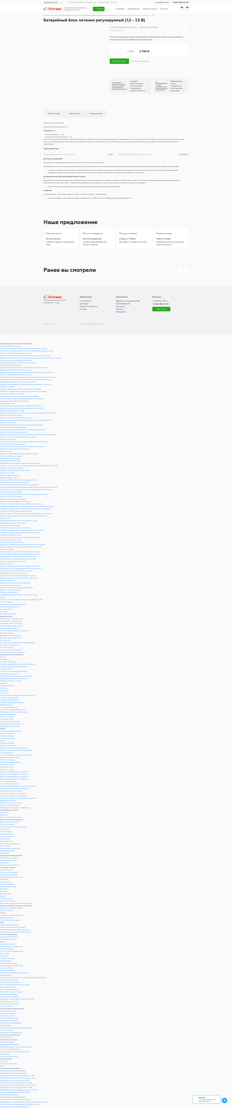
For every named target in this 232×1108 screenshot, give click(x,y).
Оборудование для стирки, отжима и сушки (16, 1047)
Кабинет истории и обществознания (13, 432)
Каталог (54, 15)
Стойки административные (10, 585)
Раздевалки (4, 879)
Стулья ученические (7, 733)
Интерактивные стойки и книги (11, 626)
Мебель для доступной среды (11, 803)
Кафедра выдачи (6, 705)
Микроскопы (4, 863)
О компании (72, 2)
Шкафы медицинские (7, 800)
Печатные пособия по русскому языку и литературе (19, 485)
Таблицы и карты (6, 910)
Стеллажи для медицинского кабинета (14, 788)
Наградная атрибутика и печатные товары (16, 903)
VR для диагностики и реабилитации (14, 1107)
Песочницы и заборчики (9, 980)
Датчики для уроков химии (10, 525)
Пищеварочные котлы (8, 1011)
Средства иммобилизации (9, 721)
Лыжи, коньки (5, 882)
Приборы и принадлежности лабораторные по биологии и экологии (25, 384)
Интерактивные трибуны (9, 628)
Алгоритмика (5, 839)
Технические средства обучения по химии (15, 528)
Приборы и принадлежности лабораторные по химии (20, 532)
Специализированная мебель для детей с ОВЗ (17, 1075)
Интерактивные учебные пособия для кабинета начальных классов (25, 355)
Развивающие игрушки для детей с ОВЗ (15, 1080)
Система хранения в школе (10, 805)
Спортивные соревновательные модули (15, 985)
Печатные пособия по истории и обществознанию (18, 437)
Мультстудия (5, 846)
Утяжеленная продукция (9, 1095)
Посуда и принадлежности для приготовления (17, 664)
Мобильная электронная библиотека (13, 712)
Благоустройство (6, 1006)
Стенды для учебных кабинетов (11, 915)
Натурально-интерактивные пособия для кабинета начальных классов (26, 351)
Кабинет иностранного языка (11, 415)
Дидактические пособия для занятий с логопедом (18, 556)
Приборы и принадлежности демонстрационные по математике (23, 442)
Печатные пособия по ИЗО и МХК (12, 410)
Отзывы (83, 309)
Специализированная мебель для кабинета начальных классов (23, 348)
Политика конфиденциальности (91, 324)
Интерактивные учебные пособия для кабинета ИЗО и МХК (22, 408)
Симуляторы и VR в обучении (11, 650)
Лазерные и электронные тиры (11, 468)
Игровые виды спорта (8, 886)
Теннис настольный (7, 901)
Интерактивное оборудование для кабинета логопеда (20, 554)
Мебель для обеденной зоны (10, 762)
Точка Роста (4, 812)
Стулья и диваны (6, 753)
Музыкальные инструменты (10, 458)
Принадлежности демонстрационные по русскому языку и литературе (26, 489)
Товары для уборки (7, 1042)
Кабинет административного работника (15, 583)
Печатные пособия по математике (12, 444)
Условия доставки (103, 2)
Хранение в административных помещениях (16, 587)
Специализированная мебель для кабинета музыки (19, 454)
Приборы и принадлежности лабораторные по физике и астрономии (25, 509)
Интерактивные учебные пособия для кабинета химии (20, 537)
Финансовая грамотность (9, 822)
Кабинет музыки (6, 451)
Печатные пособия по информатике (13, 427)
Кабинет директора (7, 580)
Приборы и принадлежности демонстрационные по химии (21, 530)
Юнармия (3, 815)
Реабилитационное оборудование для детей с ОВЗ (19, 1090)
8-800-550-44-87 (180, 2)
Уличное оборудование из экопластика (14, 973)
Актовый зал (4, 659)
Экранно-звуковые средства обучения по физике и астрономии (23, 516)
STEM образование (7, 824)
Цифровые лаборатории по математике (14, 449)
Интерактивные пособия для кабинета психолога (18, 576)
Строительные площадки (9, 997)
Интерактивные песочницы (10, 635)
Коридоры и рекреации (9, 674)
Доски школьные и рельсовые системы (14, 748)
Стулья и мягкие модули (9, 698)
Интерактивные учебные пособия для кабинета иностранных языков (25, 420)
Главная (47, 15)
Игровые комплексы (7, 944)
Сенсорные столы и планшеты (11, 623)
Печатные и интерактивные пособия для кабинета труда (21, 599)
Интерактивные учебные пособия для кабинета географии (22, 399)
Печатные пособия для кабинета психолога (16, 571)
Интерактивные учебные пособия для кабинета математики (22, 446)
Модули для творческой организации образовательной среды (23, 977)
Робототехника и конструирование (13, 827)
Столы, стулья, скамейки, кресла (12, 951)
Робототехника (5, 831)
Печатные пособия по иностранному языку (16, 418)
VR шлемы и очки (6, 647)
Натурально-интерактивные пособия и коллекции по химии (22, 544)
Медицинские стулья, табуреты (11, 791)
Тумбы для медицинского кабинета (13, 793)
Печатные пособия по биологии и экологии (16, 375)
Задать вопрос (161, 309)
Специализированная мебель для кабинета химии (18, 521)
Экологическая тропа (8, 987)
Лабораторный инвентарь (10, 865)
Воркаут (3, 942)
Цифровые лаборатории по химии (12, 523)
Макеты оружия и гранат (9, 477)
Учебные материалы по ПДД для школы (14, 930)
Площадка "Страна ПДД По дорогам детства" (17, 999)
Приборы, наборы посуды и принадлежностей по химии (20, 547)
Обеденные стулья (7, 769)
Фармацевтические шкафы (10, 726)
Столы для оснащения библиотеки (13, 709)
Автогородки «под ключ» (9, 925)
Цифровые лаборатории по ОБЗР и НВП (15, 470)
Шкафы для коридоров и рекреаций (13, 678)
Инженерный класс (7, 669)
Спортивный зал (6, 870)
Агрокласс (4, 611)
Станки (2, 597)
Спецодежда (4, 1054)
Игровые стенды (6, 968)
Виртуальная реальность (9, 645)
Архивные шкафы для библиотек (12, 702)
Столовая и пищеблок (8, 662)
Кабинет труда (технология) (10, 590)
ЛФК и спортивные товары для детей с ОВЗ (16, 1083)
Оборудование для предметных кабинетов (75, 15)
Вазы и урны (4, 953)
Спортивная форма (7, 884)
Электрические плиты (8, 1013)
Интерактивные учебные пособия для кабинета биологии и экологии (25, 379)
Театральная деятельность (10, 848)
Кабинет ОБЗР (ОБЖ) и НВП (10, 461)
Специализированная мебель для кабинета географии (20, 389)
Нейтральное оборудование (10, 1032)
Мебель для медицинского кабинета (13, 772)
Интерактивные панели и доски (12, 619)
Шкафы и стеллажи (7, 743)
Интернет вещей (6, 602)
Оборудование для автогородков (12, 927)
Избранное (121, 312)
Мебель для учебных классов (10, 731)
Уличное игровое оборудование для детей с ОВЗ (18, 1085)
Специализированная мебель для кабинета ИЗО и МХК (20, 406)
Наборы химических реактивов (11, 542)
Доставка (84, 304)
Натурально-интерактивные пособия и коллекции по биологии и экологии (28, 377)
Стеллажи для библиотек (9, 700)
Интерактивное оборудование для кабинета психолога (20, 568)
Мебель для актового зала (10, 757)
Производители (133, 9)
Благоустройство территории (11, 946)
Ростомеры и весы (6, 719)
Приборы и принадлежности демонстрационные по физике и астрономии (27, 506)
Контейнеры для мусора (9, 1056)
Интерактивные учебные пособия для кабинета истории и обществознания (28, 434)
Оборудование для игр (8, 963)
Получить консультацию (140, 61)
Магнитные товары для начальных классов (16, 360)
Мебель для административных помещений (16, 750)
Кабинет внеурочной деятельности (13, 561)
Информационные (6, 918)
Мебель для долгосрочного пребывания (15, 808)
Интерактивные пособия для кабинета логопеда (18, 559)
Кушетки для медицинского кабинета (14, 776)
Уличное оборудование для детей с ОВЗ (15, 1092)
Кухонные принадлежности (10, 607)
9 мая (2, 1066)
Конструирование (6, 834)
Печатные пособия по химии (10, 535)
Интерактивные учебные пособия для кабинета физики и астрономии (25, 513)
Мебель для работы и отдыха (11, 681)
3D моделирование (7, 851)
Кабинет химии (5, 518)
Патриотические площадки (10, 982)
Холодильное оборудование (10, 1023)
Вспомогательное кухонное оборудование (16, 1028)
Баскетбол (4, 889)
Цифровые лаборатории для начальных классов (18, 363)
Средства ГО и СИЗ (7, 473)
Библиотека (4, 690)
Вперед (186, 270)
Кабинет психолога (7, 564)
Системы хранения (7, 836)
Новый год (4, 1061)
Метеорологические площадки (11, 992)
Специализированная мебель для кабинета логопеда (20, 552)
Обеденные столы (6, 767)
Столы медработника (8, 781)
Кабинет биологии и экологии (11, 365)
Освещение (4, 956)
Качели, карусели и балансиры (11, 965)
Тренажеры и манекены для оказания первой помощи (20, 463)
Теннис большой (6, 898)
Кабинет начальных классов (10, 346)
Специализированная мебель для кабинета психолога (20, 566)
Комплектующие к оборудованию (12, 652)
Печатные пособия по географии (12, 394)
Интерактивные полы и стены (11, 638)
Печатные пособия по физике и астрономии (16, 511)
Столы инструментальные (9, 784)
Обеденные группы (7, 764)
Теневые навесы (6, 975)
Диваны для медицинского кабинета (13, 779)
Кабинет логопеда (7, 549)
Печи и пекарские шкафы (9, 1018)
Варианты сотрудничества (87, 2)
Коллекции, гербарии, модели (11, 908)
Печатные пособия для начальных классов (16, 353)
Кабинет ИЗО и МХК (7, 403)
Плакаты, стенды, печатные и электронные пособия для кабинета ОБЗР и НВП (29, 465)
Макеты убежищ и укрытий (10, 475)
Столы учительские (7, 738)
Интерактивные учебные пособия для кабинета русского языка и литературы (29, 487)
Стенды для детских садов (10, 920)
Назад (181, 270)
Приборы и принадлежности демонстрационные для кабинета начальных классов (30, 358)
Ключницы (4, 688)
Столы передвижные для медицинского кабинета (18, 786)
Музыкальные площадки (9, 1004)
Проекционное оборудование (11, 621)
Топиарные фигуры (7, 949)
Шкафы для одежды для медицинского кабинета (18, 798)
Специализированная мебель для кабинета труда (18, 595)
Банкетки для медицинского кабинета (14, 774)
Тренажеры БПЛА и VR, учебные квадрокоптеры (18, 480)
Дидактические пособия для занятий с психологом (18, 578)
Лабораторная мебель (8, 745)
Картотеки (4, 693)
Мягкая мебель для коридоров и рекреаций (16, 676)
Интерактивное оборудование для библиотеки (17, 695)
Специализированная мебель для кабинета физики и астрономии (24, 494)
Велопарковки (5, 961)
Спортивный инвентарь (9, 872)
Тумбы (2, 741)
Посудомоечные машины (9, 1020)
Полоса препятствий (7, 939)
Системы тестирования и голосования (14, 631)
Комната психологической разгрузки (13, 671)
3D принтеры (5, 640)
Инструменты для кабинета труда (12, 604)
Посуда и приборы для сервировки (13, 666)
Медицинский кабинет (8, 714)
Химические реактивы (8, 860)
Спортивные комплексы (8, 937)
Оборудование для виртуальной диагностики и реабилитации (23, 1102)
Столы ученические (7, 736)
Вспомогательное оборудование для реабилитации (19, 1104)
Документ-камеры (7, 633)
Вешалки (3, 683)
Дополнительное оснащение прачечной (15, 1052)
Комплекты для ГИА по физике (11, 497)
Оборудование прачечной (9, 1044)
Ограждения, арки (7, 958)
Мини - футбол (5, 894)
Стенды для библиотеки (9, 707)
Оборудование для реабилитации (12, 1097)
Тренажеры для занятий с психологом (14, 573)
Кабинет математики (7, 439)
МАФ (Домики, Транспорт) (9, 1001)
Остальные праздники (8, 1063)
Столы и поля (5, 829)
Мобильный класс (6, 1037)
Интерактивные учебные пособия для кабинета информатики (23, 430)
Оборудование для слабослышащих (13, 1073)
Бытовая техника (6, 609)
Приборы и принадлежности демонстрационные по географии (23, 391)
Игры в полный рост (7, 970)
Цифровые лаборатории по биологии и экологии (18, 382)
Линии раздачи (5, 1025)
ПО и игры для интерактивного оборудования (17, 643)
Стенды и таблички (7, 686)
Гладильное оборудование (10, 1049)
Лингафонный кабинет (8, 614)
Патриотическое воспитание (10, 817)
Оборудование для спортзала (11, 877)
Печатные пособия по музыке (10, 456)
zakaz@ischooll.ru (162, 2)
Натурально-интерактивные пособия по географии (19, 396)
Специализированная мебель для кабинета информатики (21, 425)
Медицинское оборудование (10, 724)
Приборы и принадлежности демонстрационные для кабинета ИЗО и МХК (27, 413)
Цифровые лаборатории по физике (13, 499)
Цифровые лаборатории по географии (14, 401)
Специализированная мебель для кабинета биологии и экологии (24, 367)
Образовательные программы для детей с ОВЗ (17, 1078)
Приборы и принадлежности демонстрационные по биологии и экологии (27, 372)
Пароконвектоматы (7, 1016)
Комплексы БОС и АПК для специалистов (15, 1099)
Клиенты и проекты (150, 9)
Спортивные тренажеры (9, 875)
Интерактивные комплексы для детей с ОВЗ (16, 1087)
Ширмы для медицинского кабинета (13, 796)
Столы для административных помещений (16, 755)
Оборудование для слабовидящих (13, 1071)
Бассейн (3, 657)
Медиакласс (4, 853)
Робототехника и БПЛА (8, 592)
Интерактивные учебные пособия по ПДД (15, 932)
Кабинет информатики (8, 422)
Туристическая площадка (9, 989)
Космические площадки (8, 994)
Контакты (114, 2)
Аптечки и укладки (7, 717)
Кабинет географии (7, 387)
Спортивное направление (9, 843)
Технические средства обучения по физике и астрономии (21, 504)
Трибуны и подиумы (7, 760)
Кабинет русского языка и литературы (14, 482)
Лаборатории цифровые (9, 858)
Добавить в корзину (119, 61)
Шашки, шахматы (6, 841)
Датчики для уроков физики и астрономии (15, 501)
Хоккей (2, 896)
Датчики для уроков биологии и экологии (15, 370)
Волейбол (3, 891)
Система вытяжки (6, 1030)
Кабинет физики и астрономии (103, 15)
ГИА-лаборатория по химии (10, 540)
